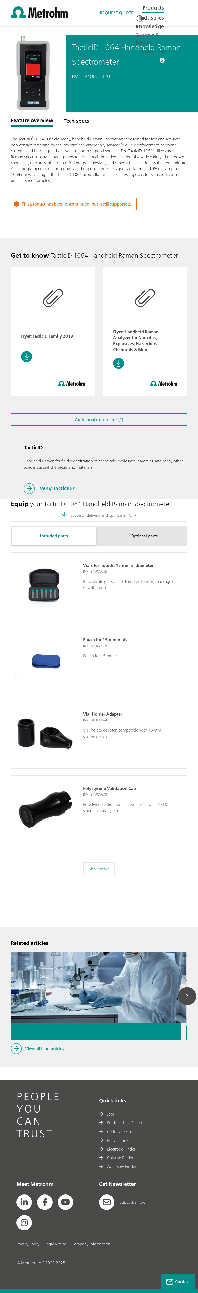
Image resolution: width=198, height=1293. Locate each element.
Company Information (90, 1243)
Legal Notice (55, 1243)
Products (153, 7)
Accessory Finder (121, 1166)
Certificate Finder (122, 1131)
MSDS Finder (118, 1140)
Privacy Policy (27, 1243)
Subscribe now (132, 1202)
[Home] (39, 16)
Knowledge (150, 26)
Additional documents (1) (99, 419)
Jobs (110, 1114)
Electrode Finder (121, 1149)
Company (153, 51)
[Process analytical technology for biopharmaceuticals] (96, 970)
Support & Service (147, 39)
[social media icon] (24, 1202)
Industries (151, 17)
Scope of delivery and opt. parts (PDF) (103, 515)
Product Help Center (124, 1123)
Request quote (117, 13)
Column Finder (120, 1158)
